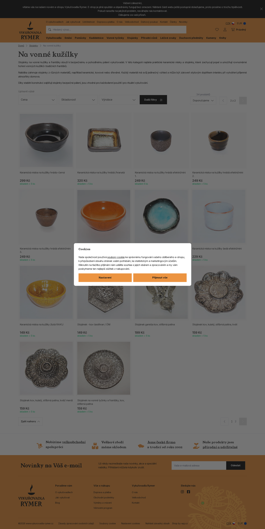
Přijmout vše (159, 277)
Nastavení (105, 277)
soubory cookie (116, 257)
